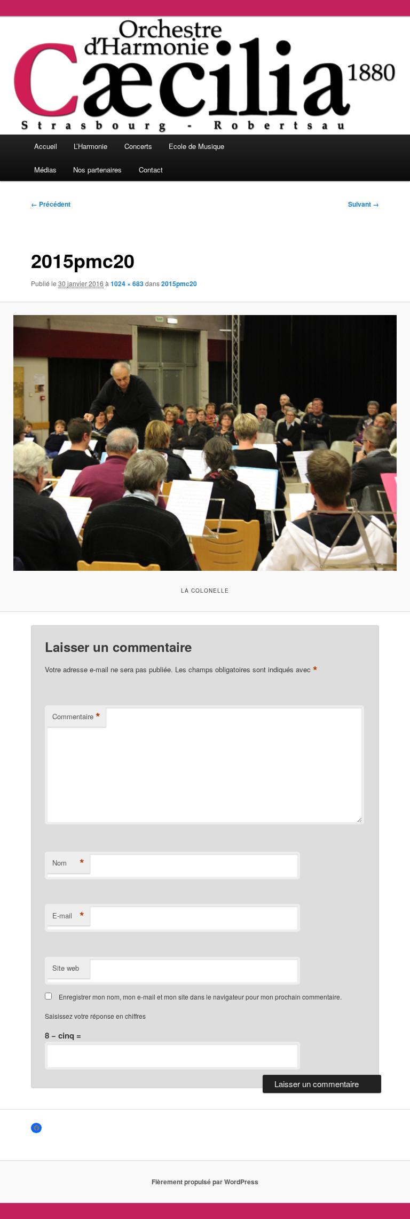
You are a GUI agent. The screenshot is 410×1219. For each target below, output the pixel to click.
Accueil (45, 146)
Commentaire (76, 716)
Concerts (138, 146)
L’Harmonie (90, 146)
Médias (45, 169)
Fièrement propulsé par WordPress (205, 1181)
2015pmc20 (179, 283)
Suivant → (363, 204)
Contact (151, 169)
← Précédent (50, 204)
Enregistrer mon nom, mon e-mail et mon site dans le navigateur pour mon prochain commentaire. (200, 996)
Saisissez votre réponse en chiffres (95, 1015)
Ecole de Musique (196, 146)
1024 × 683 (127, 283)
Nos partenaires (97, 169)
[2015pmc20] (205, 443)
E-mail (68, 915)
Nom (68, 862)
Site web (65, 968)
